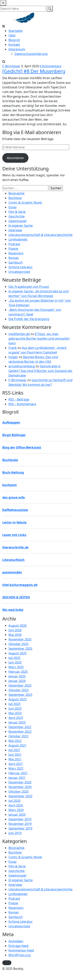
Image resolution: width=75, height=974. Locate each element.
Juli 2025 (14, 658)
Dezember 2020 (19, 782)
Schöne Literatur (20, 267)
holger (13, 357)
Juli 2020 (14, 801)
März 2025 (16, 667)
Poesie (13, 248)
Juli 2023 (14, 704)
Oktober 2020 (18, 791)
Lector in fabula (14, 522)
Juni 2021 (15, 754)
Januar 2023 (17, 722)
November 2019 (20, 824)
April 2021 (15, 764)
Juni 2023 (15, 708)
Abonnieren (15, 158)
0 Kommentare (50, 66)
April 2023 (15, 718)
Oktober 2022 (18, 736)
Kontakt (14, 44)
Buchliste (15, 198)
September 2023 (20, 695)
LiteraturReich (13, 560)
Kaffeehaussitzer (15, 510)
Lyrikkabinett (18, 239)
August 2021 (17, 745)
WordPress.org (19, 955)
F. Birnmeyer (11, 66)
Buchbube (10, 460)
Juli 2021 (14, 750)
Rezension (15, 253)
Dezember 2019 (19, 819)
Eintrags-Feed (18, 946)
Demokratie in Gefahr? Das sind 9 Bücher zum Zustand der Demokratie (40, 370)
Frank (12, 348)
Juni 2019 (15, 833)
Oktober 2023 (18, 690)
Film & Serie (17, 212)
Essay (12, 207)
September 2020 (20, 796)
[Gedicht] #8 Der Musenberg (33, 71)
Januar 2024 (17, 681)
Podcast (14, 244)
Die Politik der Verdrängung (28, 319)
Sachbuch (15, 262)
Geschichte (16, 216)
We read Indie (12, 610)
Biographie (16, 193)
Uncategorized (19, 272)
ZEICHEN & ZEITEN (16, 597)
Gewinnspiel (17, 221)
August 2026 (17, 625)
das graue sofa (13, 497)
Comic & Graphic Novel (25, 202)
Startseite (15, 31)
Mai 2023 (15, 713)
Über (12, 35)
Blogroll (14, 40)
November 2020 (20, 787)
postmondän (12, 572)
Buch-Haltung (13, 472)
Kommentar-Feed (21, 950)
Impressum (16, 49)
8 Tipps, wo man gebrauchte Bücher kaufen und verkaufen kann (39, 338)
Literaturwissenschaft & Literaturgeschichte (40, 235)
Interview (15, 230)
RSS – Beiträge (18, 399)
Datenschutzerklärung (31, 54)
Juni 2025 (15, 662)
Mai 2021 (15, 759)
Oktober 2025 (18, 644)
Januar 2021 (17, 778)
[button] (6, 962)
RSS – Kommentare (22, 404)
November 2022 (20, 731)
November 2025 (20, 639)
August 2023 (17, 699)
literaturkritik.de (15, 547)
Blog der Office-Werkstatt (21, 447)
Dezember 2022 (19, 727)
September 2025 (20, 648)
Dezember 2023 (19, 685)
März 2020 (16, 810)
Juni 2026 (15, 630)
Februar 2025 (18, 672)
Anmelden (15, 941)
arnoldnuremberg (21, 366)
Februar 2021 (18, 773)
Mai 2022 (15, 741)
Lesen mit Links (14, 535)
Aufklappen (11, 422)
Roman (13, 258)
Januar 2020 (17, 814)
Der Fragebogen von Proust (28, 287)
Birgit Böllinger (14, 435)
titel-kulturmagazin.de (20, 585)
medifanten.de (19, 334)
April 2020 (15, 805)
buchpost (9, 485)
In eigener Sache (20, 225)
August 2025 (17, 653)
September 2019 (20, 828)
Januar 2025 (17, 676)
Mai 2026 (15, 635)
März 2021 (16, 768)
